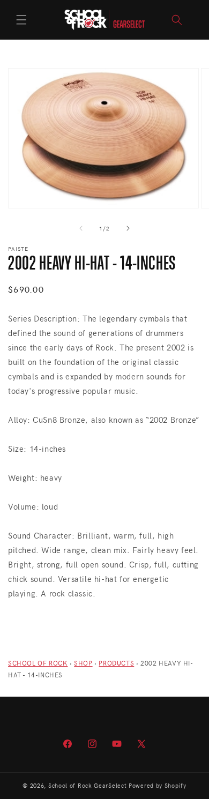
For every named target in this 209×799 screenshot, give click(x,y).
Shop (83, 663)
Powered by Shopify (157, 785)
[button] (21, 20)
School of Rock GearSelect (87, 785)
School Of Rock (38, 663)
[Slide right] (128, 228)
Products (116, 663)
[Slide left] (81, 228)
